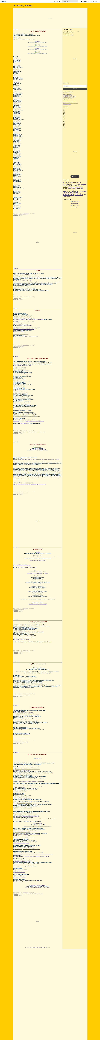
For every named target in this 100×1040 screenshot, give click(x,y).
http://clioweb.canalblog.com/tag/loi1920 (21, 734)
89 (44, 947)
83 (34, 947)
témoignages (28, 421)
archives (79, 182)
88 (42, 947)
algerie (65, 188)
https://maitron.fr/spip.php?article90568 (21, 639)
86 (39, 947)
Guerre (73, 188)
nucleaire (74, 184)
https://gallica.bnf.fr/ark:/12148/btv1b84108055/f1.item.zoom (37, 573)
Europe (77, 187)
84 (35, 947)
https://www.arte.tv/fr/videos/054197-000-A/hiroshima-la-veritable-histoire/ (28, 319)
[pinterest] (59, 1)
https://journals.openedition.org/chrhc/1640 (22, 861)
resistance (67, 184)
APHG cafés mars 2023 (67, 104)
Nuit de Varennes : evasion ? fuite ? (69, 96)
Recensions (25, 423)
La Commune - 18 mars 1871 (68, 95)
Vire (85, 194)
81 (30, 947)
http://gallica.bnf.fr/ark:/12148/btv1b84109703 (38, 560)
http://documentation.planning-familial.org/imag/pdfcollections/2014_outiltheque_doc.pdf (31, 856)
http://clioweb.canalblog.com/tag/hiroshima (23, 325)
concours (70, 188)
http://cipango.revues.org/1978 (18, 331)
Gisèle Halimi (65, 99)
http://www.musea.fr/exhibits (19, 872)
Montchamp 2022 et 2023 (67, 94)
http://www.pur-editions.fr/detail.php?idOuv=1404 (23, 847)
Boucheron (83, 184)
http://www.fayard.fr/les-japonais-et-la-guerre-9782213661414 (23, 329)
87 (41, 947)
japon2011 (73, 182)
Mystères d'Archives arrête (67, 98)
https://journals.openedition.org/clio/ (20, 881)
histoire (79, 194)
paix (85, 191)
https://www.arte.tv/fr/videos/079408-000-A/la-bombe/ (25, 274)
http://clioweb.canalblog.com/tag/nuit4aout (37, 604)
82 (32, 947)
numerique (68, 194)
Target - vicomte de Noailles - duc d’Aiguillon (26, 567)
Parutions (21, 423)
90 (46, 947)
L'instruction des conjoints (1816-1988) (69, 100)
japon (70, 186)
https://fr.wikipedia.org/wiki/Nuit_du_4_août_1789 (22, 565)
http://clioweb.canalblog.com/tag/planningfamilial (23, 807)
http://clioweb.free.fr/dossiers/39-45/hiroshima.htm (22, 324)
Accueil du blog (65, 33)
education (71, 191)
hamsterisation (79, 185)
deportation (65, 185)
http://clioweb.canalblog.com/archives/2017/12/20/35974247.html (37, 826)
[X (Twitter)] (57, 1)
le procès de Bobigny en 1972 (24, 803)
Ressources (41, 421)
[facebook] (55, 1)
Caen (79, 184)
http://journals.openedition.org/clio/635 (21, 843)
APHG (74, 185)
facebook (65, 187)
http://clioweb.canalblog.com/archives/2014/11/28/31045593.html (26, 830)
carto (64, 196)
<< (25, 947)
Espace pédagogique (35, 421)
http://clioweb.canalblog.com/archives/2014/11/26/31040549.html (26, 834)
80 (28, 947)
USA (69, 182)
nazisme (68, 196)
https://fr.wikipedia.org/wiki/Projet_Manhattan (22, 280)
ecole (65, 182)
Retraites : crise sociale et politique (69, 97)
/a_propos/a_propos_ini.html (24, 419)
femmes (79, 189)
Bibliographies (16, 421)
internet (81, 191)
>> (49, 947)
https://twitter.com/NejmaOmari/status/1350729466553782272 (31, 781)
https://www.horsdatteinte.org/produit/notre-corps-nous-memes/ (37, 887)
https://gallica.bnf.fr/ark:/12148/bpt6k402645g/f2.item (24, 637)
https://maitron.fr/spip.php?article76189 (38, 449)
